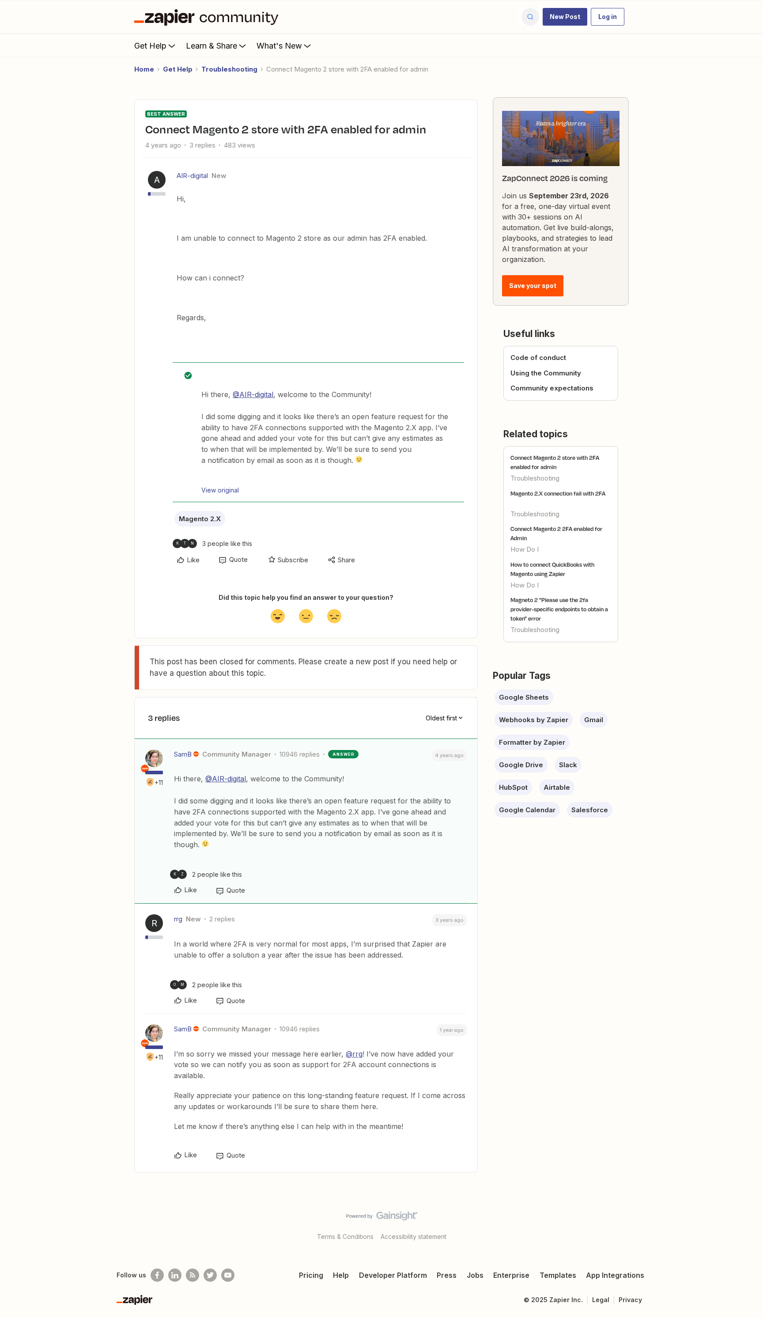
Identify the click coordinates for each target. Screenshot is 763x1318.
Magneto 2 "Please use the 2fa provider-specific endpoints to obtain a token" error (559, 609)
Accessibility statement (413, 1236)
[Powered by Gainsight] (381, 1218)
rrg (178, 919)
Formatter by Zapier (532, 742)
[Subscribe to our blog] (192, 1275)
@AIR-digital (253, 394)
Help (341, 1275)
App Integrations (615, 1275)
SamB (183, 754)
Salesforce (589, 810)
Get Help (150, 45)
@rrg (354, 1053)
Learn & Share (211, 45)
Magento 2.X (200, 519)
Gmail (593, 720)
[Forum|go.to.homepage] (208, 17)
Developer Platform (393, 1275)
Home (144, 69)
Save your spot (532, 285)
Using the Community (545, 373)
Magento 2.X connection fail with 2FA (557, 493)
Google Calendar (527, 810)
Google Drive (521, 765)
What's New (279, 45)
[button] (565, 17)
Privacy (630, 1299)
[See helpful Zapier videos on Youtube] (227, 1275)
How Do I (524, 549)
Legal (600, 1299)
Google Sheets (524, 697)
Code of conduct (538, 357)
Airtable (557, 787)
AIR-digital (192, 175)
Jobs (475, 1275)
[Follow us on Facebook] (157, 1275)
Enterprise (511, 1275)
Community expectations (551, 388)
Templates (558, 1275)
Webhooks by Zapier (533, 720)
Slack (568, 765)
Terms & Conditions (345, 1236)
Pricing (311, 1275)
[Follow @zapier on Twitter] (210, 1275)
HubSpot (513, 787)
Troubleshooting (229, 69)
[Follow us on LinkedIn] (174, 1275)
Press (447, 1275)
